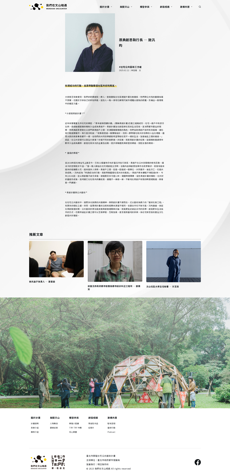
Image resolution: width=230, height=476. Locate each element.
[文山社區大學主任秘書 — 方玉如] (173, 261)
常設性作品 (93, 423)
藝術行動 (111, 427)
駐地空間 (111, 423)
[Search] (200, 7)
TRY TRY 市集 (75, 427)
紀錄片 (91, 427)
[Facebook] (198, 462)
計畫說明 (35, 423)
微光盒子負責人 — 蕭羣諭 (42, 281)
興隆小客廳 (74, 423)
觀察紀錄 (54, 427)
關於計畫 (104, 6)
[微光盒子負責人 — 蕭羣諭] (56, 259)
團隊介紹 (35, 432)
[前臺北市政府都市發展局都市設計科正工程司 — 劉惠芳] (115, 261)
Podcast (111, 432)
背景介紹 (35, 427)
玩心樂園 (73, 432)
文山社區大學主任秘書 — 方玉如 (162, 286)
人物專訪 (54, 423)
